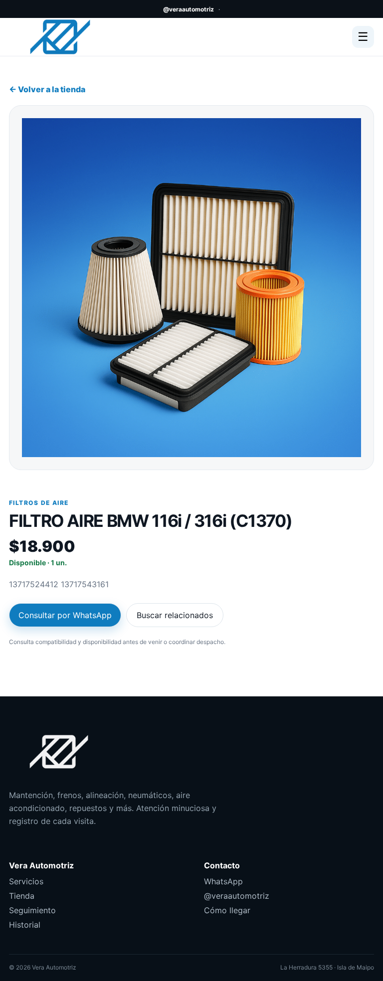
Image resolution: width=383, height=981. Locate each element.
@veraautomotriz (188, 9)
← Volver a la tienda (47, 89)
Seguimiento (32, 910)
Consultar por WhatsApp (65, 615)
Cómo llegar (227, 910)
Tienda (21, 896)
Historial (24, 925)
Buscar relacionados (175, 615)
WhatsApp (223, 881)
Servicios (26, 881)
